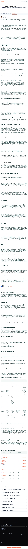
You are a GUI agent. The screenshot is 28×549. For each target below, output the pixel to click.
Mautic (3, 463)
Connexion (2, 541)
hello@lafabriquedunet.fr (4, 528)
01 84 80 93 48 (3, 529)
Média (15, 533)
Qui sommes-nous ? (23, 535)
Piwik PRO (3, 469)
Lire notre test (15, 181)
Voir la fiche (11, 286)
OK (26, 526)
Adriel (3, 478)
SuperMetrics (4, 466)
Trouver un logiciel (10, 534)
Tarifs (1, 542)
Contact (22, 534)
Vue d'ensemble (3, 13)
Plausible (3, 455)
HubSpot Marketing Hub (5, 458)
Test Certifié (8, 13)
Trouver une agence (3, 534)
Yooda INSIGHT (4, 475)
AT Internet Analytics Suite (4, 461)
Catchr (3, 472)
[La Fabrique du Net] (2, 1)
